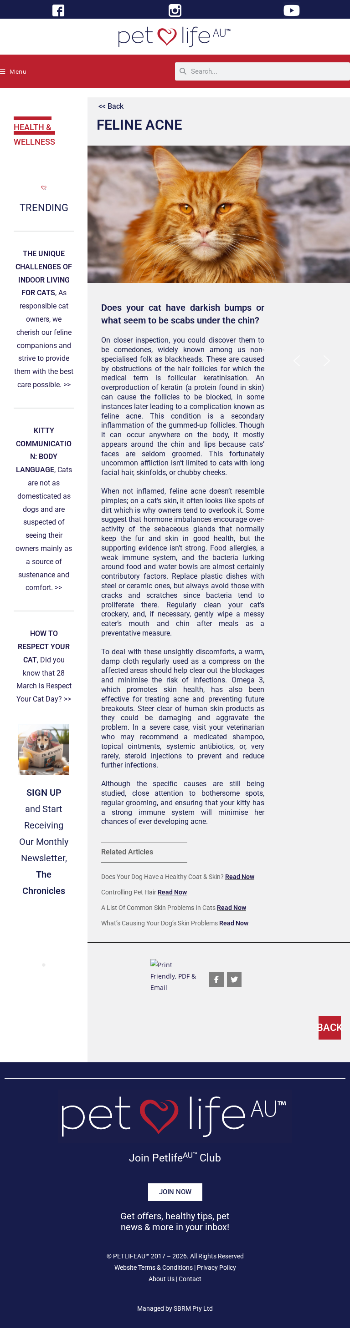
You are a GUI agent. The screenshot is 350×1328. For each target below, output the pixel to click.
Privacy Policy (216, 1267)
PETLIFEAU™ (131, 1256)
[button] (296, 360)
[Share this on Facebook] (216, 979)
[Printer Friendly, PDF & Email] (175, 975)
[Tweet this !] (234, 979)
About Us (162, 1279)
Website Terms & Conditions (153, 1267)
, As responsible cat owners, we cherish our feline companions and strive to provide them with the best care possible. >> (43, 319)
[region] (312, 360)
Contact (190, 1279)
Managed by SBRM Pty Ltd (175, 1308)
